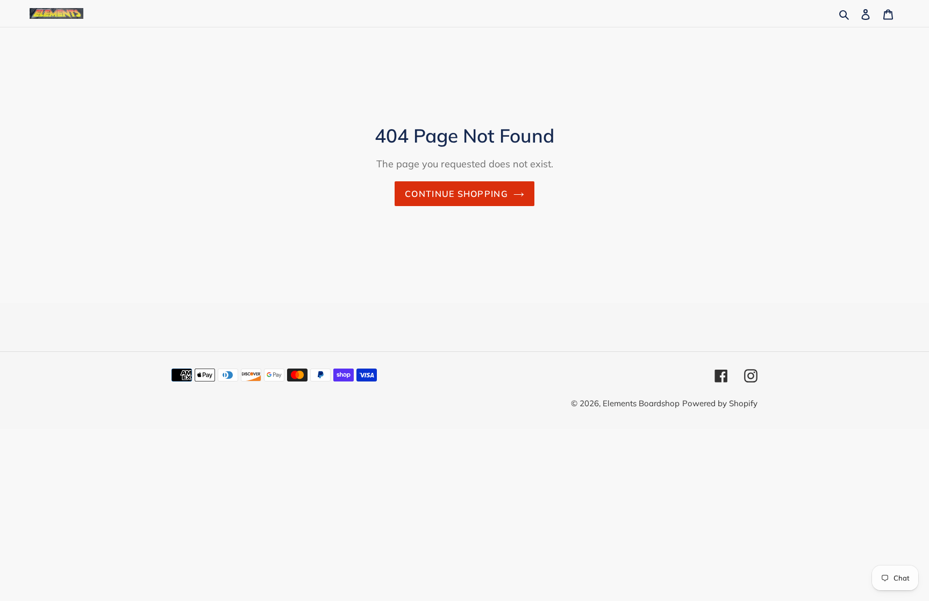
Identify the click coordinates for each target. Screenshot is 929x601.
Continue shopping (456, 193)
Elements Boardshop (641, 403)
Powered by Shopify (720, 403)
